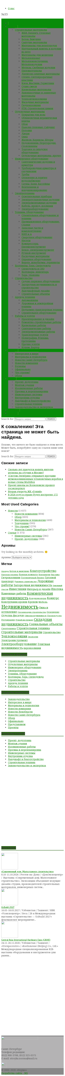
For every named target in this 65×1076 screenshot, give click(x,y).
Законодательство (19, 699)
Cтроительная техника (28, 403)
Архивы (6, 557)
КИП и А (27, 234)
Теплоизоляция (14, 636)
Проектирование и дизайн (38, 319)
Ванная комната (28, 574)
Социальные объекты (45, 624)
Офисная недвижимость (35, 615)
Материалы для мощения (37, 54)
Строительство (23, 278)
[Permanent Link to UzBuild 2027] (9, 904)
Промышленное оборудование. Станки (41, 223)
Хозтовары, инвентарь (35, 271)
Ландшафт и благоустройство (33, 400)
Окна (25, 136)
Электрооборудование (35, 209)
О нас (11, 8)
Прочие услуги (31, 344)
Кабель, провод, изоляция (37, 205)
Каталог (13, 26)
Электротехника (24, 193)
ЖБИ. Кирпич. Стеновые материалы (36, 34)
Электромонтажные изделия (39, 202)
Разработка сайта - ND (14, 1073)
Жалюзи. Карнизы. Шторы (37, 139)
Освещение (53, 611)
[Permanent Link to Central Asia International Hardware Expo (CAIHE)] (9, 936)
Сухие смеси (29, 86)
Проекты (13, 727)
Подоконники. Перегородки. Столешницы (39, 144)
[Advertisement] (32, 808)
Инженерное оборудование (31, 158)
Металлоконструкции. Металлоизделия (35, 63)
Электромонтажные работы (38, 331)
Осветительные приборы (37, 196)
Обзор (18, 375)
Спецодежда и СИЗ (33, 268)
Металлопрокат (31, 58)
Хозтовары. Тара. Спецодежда (33, 265)
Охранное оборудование (36, 259)
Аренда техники (25, 297)
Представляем (17, 724)
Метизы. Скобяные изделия (38, 67)
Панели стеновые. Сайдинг (38, 127)
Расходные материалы (36, 256)
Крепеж (33, 601)
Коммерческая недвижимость (27, 595)
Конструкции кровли (14, 601)
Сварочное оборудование (37, 237)
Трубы (25, 174)
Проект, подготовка (26, 381)
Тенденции (22, 523)
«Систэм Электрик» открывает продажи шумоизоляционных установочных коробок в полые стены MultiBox (35, 479)
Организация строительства (32, 612)
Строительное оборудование (39, 312)
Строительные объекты (36, 293)
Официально (22, 369)
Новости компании (26, 363)
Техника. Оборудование (29, 212)
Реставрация (8, 619)
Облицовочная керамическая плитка (39, 119)
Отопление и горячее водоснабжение (34, 179)
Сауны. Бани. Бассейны (36, 183)
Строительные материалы (31, 29)
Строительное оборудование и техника (40, 217)
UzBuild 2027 (7, 907)
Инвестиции (17, 589)
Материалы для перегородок (39, 45)
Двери (26, 133)
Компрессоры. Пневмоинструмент (34, 245)
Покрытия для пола (33, 114)
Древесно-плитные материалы (41, 73)
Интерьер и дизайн (38, 589)
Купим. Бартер (30, 347)
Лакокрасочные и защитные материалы (39, 94)
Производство (54, 615)
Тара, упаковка (31, 275)
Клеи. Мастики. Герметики (38, 83)
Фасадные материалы (35, 102)
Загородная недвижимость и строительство (39, 286)
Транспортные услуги (35, 334)
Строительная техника (33, 628)
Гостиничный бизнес (32, 577)
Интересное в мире (26, 353)
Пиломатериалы (32, 70)
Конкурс (53, 598)
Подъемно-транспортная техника (42, 309)
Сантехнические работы (36, 328)
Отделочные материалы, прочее (41, 155)
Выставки (14, 410)
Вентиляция (44, 574)
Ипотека (57, 589)
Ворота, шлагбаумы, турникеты (41, 262)
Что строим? (22, 372)
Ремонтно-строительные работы (41, 322)
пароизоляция (32, 648)
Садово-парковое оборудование (41, 281)
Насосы (26, 240)
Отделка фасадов (12, 615)
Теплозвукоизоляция (34, 98)
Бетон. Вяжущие (31, 39)
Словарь (13, 413)
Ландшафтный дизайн (36, 290)
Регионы (20, 366)
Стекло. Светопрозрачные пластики (37, 78)
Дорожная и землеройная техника (37, 305)
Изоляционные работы (29, 388)
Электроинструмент (14, 640)
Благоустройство (43, 571)
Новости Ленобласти (20, 711)
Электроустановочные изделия (41, 199)
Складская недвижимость (26, 621)
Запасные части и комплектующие (32, 229)
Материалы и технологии (30, 356)
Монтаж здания (24, 385)
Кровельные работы (34, 325)
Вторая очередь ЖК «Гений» (25, 491)
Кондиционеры (37, 598)
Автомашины (30, 300)
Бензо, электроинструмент (38, 249)
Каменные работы (13, 593)
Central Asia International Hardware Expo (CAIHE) (25, 939)
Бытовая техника (9, 574)
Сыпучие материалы (34, 42)
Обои (25, 124)
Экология (33, 636)
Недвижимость (19, 606)
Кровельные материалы (36, 89)
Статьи (12, 378)
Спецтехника (8, 628)
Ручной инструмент (34, 253)
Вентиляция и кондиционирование (34, 188)
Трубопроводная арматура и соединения (39, 169)
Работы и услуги (25, 315)
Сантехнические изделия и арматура (38, 163)
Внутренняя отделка (27, 397)
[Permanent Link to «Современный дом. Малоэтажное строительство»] (9, 868)
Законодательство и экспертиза (34, 407)
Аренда (5, 571)
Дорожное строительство (25, 581)
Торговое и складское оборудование (35, 151)
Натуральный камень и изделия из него (41, 50)
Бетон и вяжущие (19, 571)
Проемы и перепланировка (31, 391)
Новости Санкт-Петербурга (31, 359)
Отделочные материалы (30, 111)
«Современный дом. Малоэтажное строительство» (27, 871)
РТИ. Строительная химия (37, 108)
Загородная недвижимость (33, 585)
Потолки (27, 130)
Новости (13, 350)
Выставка (55, 574)
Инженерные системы (28, 394)
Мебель (43, 601)
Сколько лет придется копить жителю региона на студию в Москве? (31, 471)
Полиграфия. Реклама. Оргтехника (35, 339)
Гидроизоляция (31, 105)
